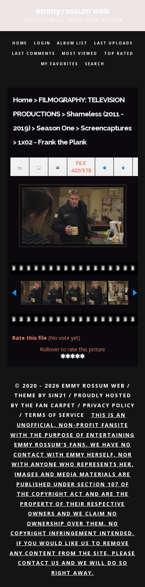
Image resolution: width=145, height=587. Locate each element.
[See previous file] (123, 166)
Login (42, 43)
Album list (72, 43)
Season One (55, 128)
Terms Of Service (54, 414)
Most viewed (79, 53)
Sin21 (57, 395)
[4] (77, 356)
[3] (72, 356)
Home (19, 43)
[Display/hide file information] (38, 166)
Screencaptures (106, 128)
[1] (63, 356)
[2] (67, 356)
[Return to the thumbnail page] (19, 166)
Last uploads (113, 43)
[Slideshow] (57, 166)
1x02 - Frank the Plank (52, 142)
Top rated (118, 53)
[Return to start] (104, 166)
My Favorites (59, 63)
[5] (82, 356)
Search (94, 63)
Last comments (33, 53)
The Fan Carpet (48, 405)
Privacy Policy (109, 405)
